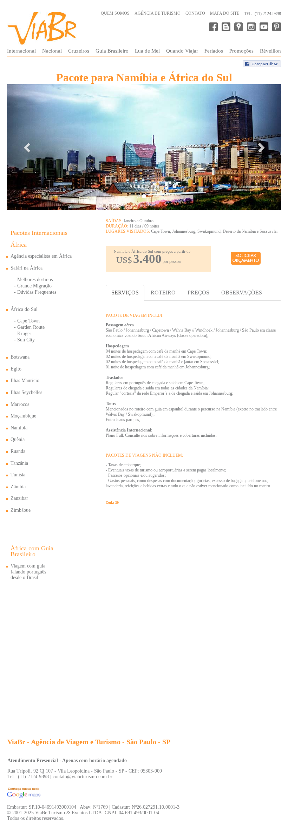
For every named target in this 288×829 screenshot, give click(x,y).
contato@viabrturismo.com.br (82, 776)
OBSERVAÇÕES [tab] (241, 292)
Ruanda (18, 451)
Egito (16, 369)
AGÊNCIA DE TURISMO (158, 13)
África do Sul (24, 309)
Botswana (20, 357)
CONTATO (195, 13)
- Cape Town (27, 321)
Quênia (18, 439)
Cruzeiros (78, 51)
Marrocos (20, 404)
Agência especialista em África (41, 256)
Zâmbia (18, 486)
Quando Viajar (182, 51)
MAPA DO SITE (224, 13)
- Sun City (24, 339)
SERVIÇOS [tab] (125, 292)
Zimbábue (21, 510)
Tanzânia (19, 463)
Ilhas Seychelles (26, 392)
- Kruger (22, 333)
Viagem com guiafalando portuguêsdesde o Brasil (28, 571)
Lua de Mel (147, 51)
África (19, 244)
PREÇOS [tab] (198, 292)
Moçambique (23, 416)
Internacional (21, 51)
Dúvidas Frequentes (36, 292)
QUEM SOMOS (115, 13)
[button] (27, 147)
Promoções (241, 51)
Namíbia (19, 427)
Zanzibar (19, 498)
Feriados (213, 51)
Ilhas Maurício (25, 380)
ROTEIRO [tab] (163, 292)
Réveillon (270, 51)
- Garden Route (29, 327)
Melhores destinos (35, 279)
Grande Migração (34, 285)
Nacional (52, 51)
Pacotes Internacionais (39, 232)
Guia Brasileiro (112, 51)
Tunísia (18, 474)
